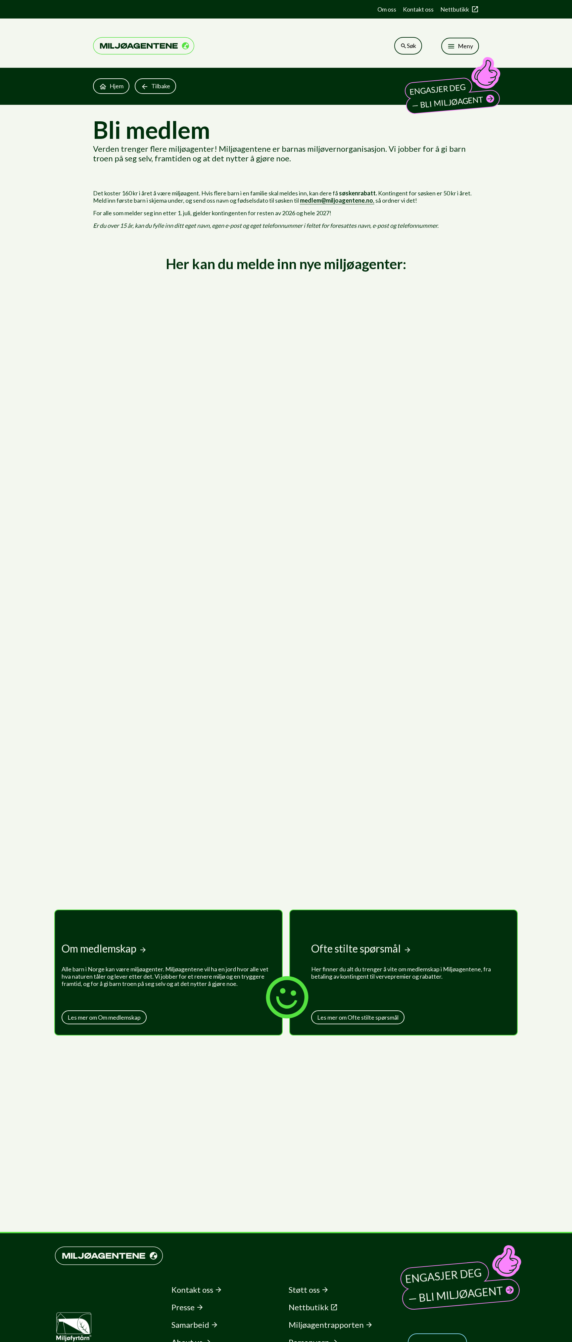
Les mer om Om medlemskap (104, 1017)
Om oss (386, 9)
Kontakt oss (418, 9)
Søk (411, 45)
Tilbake (160, 86)
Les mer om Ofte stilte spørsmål (358, 1017)
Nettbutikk (454, 9)
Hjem (116, 86)
